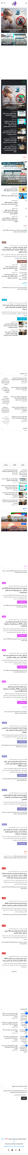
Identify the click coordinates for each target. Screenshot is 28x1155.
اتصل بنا (14, 1146)
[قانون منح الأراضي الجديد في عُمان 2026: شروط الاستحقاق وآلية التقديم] (23, 1049)
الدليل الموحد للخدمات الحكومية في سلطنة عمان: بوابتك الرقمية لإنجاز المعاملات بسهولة (15, 832)
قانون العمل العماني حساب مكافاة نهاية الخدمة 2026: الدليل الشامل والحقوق (10, 1024)
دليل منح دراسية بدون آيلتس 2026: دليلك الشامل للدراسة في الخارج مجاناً (15, 959)
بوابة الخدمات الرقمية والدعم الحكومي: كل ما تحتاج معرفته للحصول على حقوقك (14, 730)
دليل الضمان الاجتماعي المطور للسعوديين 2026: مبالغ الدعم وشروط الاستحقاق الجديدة (15, 689)
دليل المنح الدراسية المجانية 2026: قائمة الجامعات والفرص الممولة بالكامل (14, 904)
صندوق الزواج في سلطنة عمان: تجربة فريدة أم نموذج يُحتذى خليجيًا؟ (10, 1038)
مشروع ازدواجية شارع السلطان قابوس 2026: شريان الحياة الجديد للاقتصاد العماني (15, 797)
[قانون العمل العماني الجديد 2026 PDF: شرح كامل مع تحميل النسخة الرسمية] (23, 1017)
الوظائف (8, 157)
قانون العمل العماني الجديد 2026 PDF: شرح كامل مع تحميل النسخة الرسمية (10, 1015)
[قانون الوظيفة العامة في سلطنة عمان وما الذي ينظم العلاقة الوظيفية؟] (22, 131)
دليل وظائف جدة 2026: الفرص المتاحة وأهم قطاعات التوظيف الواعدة (10, 220)
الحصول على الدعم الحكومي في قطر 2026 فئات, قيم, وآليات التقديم (15, 656)
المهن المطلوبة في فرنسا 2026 (9, 196)
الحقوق (23, 514)
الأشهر (14, 465)
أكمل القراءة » (22, 261)
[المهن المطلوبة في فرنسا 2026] (23, 196)
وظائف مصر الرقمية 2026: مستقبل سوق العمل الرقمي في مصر (9, 204)
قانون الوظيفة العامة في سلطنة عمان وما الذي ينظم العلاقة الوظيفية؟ (9, 132)
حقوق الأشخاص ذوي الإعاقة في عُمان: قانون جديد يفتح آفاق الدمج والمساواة (14, 529)
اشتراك (24, 1098)
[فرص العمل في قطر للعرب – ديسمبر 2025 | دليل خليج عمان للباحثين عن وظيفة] (23, 276)
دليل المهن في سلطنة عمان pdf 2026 (10, 1030)
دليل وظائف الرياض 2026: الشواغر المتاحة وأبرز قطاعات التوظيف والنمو (10, 212)
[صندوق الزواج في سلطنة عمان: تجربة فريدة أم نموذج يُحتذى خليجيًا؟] (23, 1040)
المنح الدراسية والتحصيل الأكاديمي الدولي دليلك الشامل (16, 932)
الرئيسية (22, 1146)
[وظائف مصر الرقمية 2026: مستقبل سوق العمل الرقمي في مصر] (26, 200)
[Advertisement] (14, 62)
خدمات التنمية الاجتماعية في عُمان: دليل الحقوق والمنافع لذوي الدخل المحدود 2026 (15, 763)
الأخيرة (22, 465)
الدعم (8, 566)
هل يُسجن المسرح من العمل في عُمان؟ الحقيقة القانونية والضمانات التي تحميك (14, 30)
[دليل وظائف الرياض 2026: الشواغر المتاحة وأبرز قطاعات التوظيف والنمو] (26, 208)
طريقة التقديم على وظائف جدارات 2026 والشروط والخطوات (21, 43)
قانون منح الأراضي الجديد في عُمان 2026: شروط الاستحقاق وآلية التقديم (10, 1047)
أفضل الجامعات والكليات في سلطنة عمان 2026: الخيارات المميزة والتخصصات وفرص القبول (9, 123)
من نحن (18, 1146)
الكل (9, 81)
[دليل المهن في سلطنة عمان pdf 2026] (23, 1032)
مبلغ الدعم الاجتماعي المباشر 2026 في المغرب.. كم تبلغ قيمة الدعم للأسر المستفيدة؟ (14, 590)
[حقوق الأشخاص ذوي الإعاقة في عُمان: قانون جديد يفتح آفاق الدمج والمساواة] (14, 526)
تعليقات (6, 465)
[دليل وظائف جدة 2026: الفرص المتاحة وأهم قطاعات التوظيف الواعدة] (26, 216)
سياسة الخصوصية (8, 1146)
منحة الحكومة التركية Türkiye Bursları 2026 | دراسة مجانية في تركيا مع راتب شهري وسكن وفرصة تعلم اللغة (14, 875)
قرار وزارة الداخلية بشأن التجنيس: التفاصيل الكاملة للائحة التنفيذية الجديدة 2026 (9, 149)
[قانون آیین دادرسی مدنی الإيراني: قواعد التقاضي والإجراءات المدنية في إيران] (22, 139)
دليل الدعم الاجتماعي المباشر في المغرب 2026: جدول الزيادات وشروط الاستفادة (15, 624)
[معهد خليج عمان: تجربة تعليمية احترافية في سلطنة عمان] (23, 267)
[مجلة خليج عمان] (14, 3)
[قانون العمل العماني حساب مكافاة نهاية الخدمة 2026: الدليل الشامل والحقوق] (23, 1025)
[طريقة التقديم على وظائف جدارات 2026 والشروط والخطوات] (20, 39)
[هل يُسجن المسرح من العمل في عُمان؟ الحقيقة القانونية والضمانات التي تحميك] (14, 20)
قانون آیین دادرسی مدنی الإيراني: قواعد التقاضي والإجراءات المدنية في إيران (9, 140)
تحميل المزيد (14, 971)
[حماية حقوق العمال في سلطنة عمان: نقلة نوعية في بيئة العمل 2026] (14, 517)
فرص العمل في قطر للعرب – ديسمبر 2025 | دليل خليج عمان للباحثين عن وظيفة (10, 276)
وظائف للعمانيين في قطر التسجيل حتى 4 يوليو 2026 (11, 190)
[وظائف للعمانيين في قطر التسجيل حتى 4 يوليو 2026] (23, 189)
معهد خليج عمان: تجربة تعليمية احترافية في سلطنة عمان (10, 268)
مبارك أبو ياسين (20, 108)
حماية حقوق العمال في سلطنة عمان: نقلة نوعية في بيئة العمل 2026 (15, 519)
